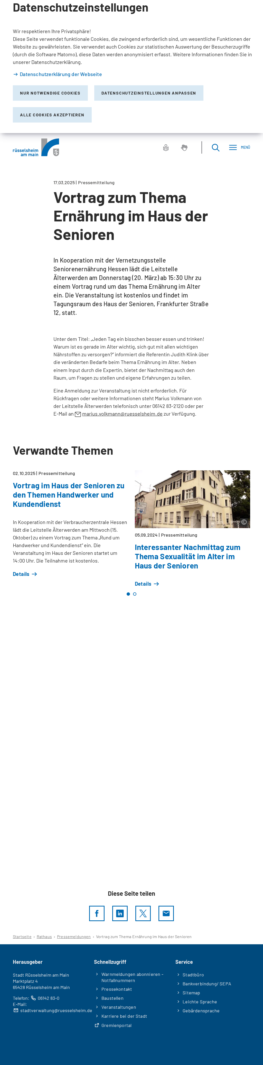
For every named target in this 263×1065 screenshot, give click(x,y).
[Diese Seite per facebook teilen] (97, 913)
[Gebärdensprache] (184, 147)
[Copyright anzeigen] (244, 522)
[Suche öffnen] (215, 147)
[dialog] (131, 66)
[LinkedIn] (120, 913)
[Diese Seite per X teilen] (143, 913)
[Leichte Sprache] (166, 147)
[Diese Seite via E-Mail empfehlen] (166, 913)
